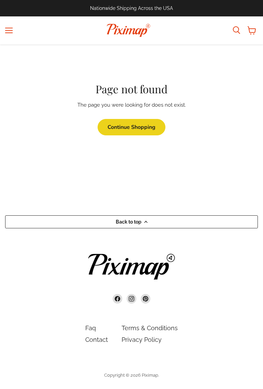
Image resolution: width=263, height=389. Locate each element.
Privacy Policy (142, 339)
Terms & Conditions (150, 328)
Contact (96, 339)
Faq (90, 328)
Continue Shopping (131, 127)
